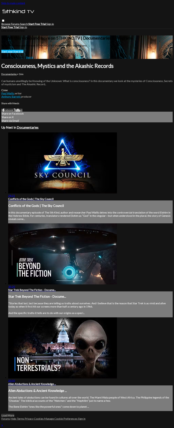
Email (19, 110)
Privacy (29, 418)
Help (14, 418)
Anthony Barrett (11, 96)
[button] (3, 21)
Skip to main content (13, 3)
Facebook (7, 110)
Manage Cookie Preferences (61, 418)
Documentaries (9, 74)
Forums (15, 23)
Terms (21, 418)
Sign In (23, 27)
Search (24, 23)
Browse (6, 23)
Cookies (39, 418)
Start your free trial (12, 51)
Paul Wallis (8, 93)
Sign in (50, 23)
